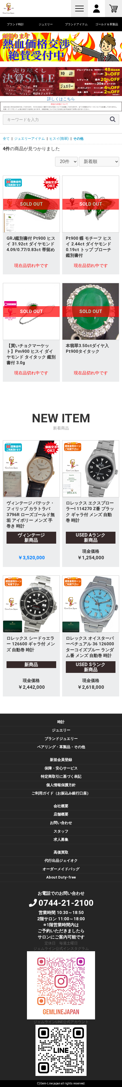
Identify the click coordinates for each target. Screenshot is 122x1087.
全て (6, 139)
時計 (61, 722)
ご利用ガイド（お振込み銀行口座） (61, 793)
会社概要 (61, 806)
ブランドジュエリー (61, 739)
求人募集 (61, 839)
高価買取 (61, 852)
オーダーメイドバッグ (61, 869)
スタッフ (61, 831)
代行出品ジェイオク (61, 860)
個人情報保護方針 (61, 785)
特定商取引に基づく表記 (61, 776)
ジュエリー (61, 730)
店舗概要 (61, 814)
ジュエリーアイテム (29, 139)
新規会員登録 (61, 760)
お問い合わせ (61, 823)
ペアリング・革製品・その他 (61, 747)
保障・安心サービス (61, 768)
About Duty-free (61, 877)
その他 (78, 139)
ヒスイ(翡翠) (59, 139)
